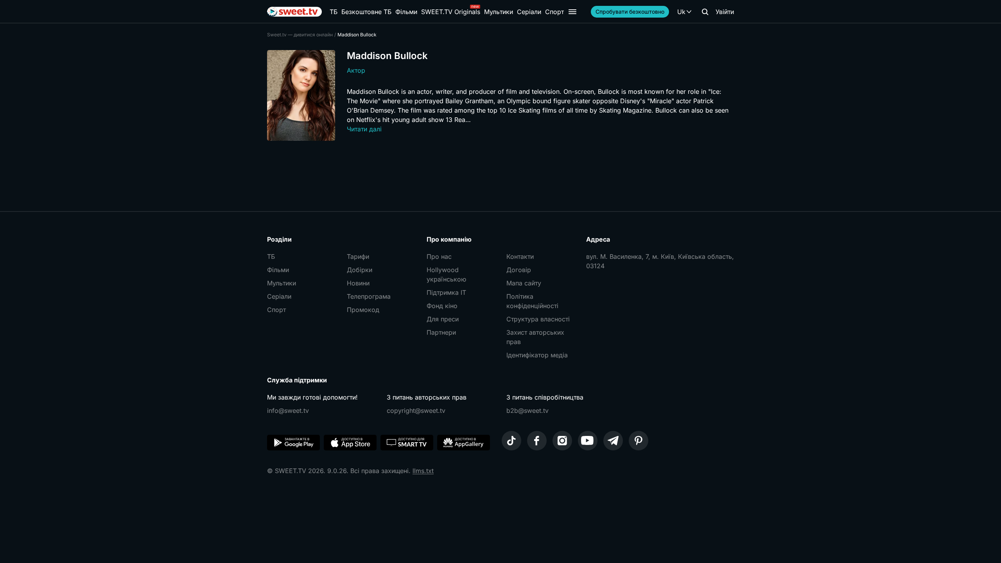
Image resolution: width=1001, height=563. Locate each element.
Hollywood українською (446, 274)
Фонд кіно (442, 306)
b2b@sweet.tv (527, 410)
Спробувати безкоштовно (630, 11)
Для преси (443, 319)
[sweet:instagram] (562, 440)
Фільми (406, 12)
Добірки (359, 270)
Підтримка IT (446, 292)
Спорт (554, 12)
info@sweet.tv (288, 410)
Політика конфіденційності (532, 301)
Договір (518, 270)
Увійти (725, 12)
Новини (358, 283)
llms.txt (423, 471)
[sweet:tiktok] (511, 440)
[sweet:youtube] (587, 440)
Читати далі (364, 129)
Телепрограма (369, 296)
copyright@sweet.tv (416, 410)
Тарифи (358, 256)
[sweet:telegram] (613, 440)
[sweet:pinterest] (638, 440)
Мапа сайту (523, 283)
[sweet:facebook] (537, 440)
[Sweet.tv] (294, 12)
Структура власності (538, 319)
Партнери (441, 332)
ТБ (333, 12)
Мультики (498, 12)
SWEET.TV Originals (450, 12)
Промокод (363, 310)
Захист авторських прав (535, 337)
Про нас (439, 256)
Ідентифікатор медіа (537, 355)
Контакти (520, 256)
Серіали (529, 12)
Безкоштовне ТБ (366, 12)
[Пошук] (705, 11)
